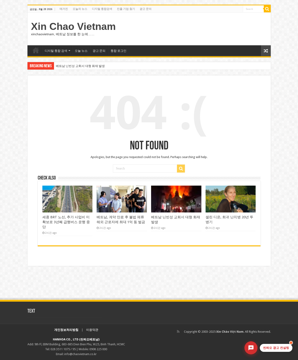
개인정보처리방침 (66, 330)
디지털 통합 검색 (56, 51)
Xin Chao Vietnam (73, 26)
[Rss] (178, 331)
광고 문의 (146, 9)
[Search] (267, 8)
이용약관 (92, 330)
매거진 (64, 9)
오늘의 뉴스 (80, 9)
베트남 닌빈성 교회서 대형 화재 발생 (80, 66)
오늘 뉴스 (81, 51)
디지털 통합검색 (102, 9)
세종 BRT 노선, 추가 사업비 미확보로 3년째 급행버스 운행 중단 (66, 222)
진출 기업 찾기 (126, 9)
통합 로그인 (118, 51)
